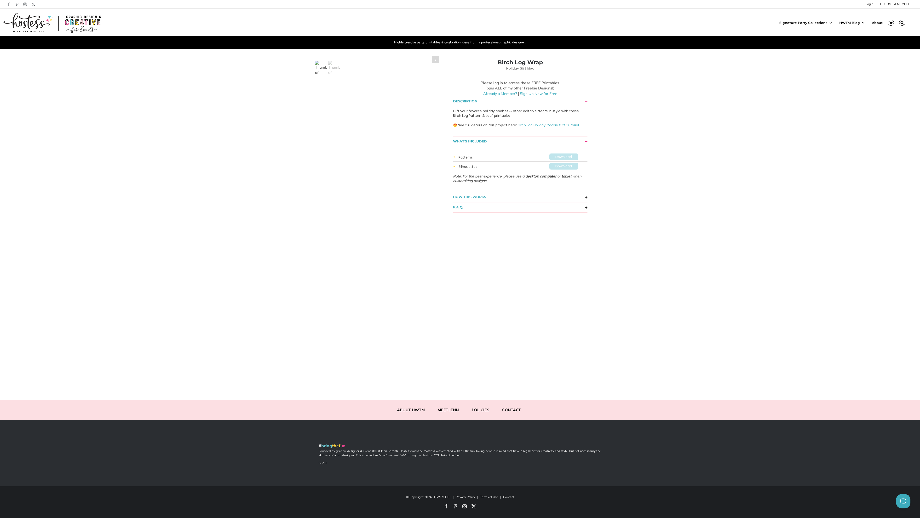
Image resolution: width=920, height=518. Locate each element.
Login (869, 4)
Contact (508, 497)
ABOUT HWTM (411, 410)
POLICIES (480, 410)
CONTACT (511, 410)
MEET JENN (448, 410)
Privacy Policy (465, 497)
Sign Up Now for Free (538, 93)
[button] (902, 22)
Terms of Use (489, 497)
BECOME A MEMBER (895, 4)
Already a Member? (500, 93)
